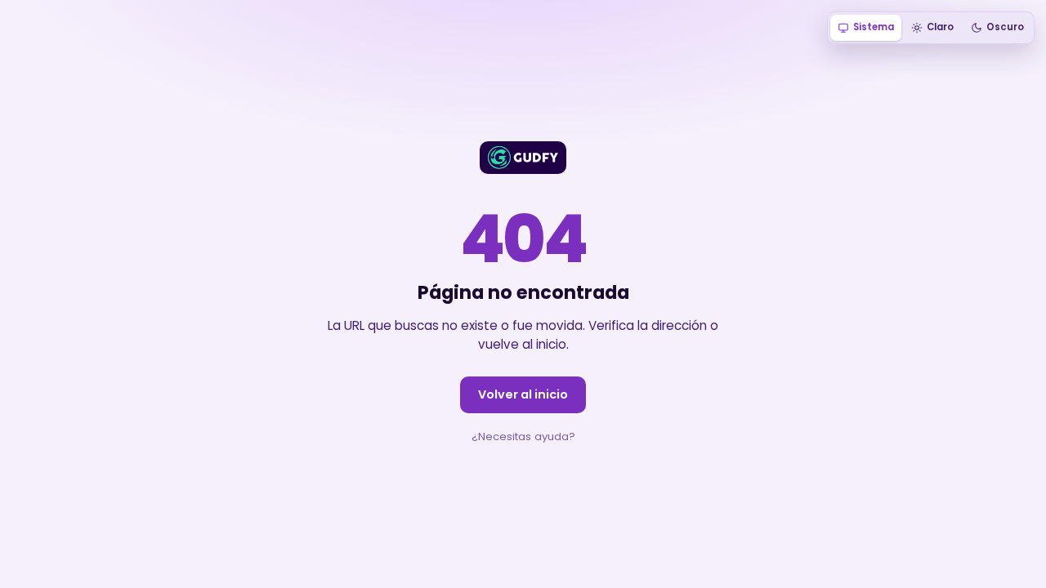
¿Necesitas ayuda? (523, 436)
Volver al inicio (523, 394)
